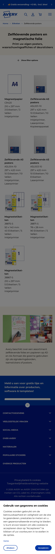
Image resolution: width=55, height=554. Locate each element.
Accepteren (43, 548)
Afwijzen (10, 548)
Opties (6, 541)
